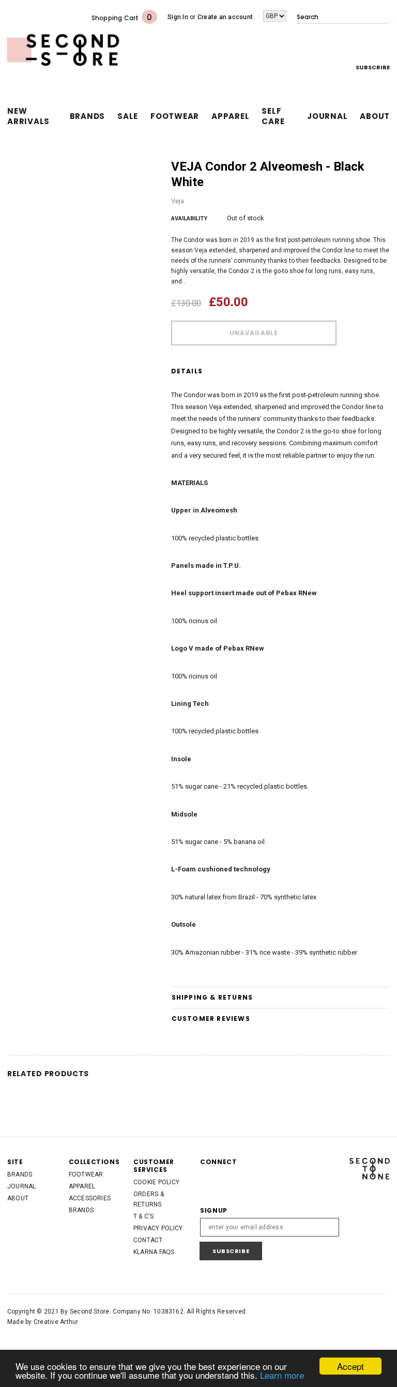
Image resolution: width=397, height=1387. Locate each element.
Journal (21, 1186)
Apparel (82, 1186)
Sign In (177, 17)
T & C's (143, 1216)
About (17, 1198)
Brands (19, 1174)
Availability (189, 218)
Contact (148, 1240)
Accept (350, 1366)
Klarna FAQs (154, 1252)
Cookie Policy (156, 1182)
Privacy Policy (157, 1228)
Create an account (225, 17)
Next (388, 167)
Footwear (86, 1174)
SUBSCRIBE (373, 67)
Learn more (282, 1374)
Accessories (90, 1198)
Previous (377, 167)
